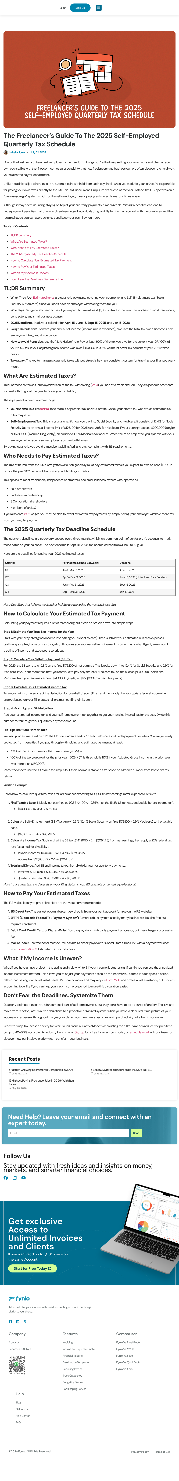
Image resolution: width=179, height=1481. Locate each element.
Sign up (79, 1032)
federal (44, 409)
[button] (99, 8)
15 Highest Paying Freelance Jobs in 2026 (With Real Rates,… (41, 1082)
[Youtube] (23, 1178)
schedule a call (139, 1032)
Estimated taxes (43, 298)
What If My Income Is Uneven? (30, 273)
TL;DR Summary (20, 235)
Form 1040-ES (27, 949)
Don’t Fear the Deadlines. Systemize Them (37, 279)
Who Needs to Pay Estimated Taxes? (34, 248)
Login (62, 7)
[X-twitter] (25, 1321)
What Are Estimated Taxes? (28, 241)
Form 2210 (113, 980)
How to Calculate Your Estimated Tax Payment (41, 260)
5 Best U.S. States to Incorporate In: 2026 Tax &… (121, 1069)
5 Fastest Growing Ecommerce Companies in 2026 (41, 1069)
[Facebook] (5, 1178)
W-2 (27, 514)
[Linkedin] (14, 1178)
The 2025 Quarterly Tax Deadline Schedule (38, 254)
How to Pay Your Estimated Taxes (32, 267)
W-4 (95, 385)
